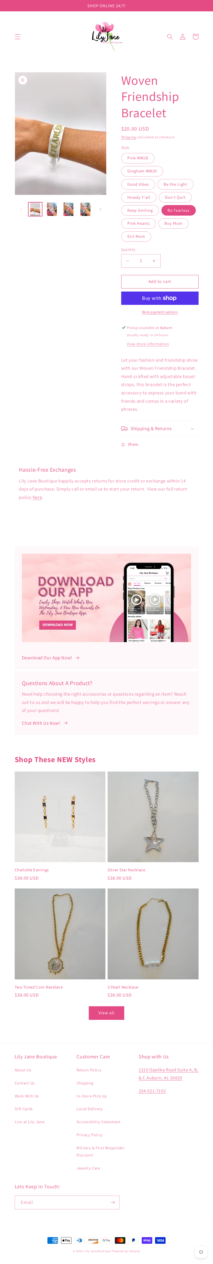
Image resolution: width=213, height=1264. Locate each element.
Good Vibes (138, 184)
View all (106, 1013)
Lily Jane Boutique (97, 1251)
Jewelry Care (88, 1168)
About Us (23, 1070)
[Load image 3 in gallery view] (68, 209)
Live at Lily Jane (30, 1121)
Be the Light (175, 184)
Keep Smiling (140, 210)
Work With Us (27, 1096)
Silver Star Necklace (126, 869)
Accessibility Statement (99, 1121)
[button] (17, 36)
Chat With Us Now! (41, 723)
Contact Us (25, 1083)
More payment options (160, 312)
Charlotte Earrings (32, 869)
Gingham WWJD (142, 170)
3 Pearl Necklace (123, 987)
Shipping (128, 137)
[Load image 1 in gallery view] (35, 209)
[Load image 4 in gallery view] (85, 209)
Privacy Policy (90, 1134)
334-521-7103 (152, 1091)
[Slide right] (100, 209)
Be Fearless (179, 210)
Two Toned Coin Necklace (39, 987)
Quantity (128, 249)
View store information (148, 343)
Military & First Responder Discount (101, 1151)
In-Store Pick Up (92, 1096)
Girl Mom (136, 236)
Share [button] (133, 444)
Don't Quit (175, 197)
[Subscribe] (112, 1202)
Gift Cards (24, 1108)
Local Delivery (90, 1108)
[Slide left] (21, 209)
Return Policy (89, 1070)
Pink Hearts (138, 223)
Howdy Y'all (139, 197)
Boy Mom (173, 223)
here (37, 497)
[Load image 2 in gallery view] (52, 209)
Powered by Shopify (126, 1251)
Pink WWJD (137, 157)
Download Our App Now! (47, 658)
